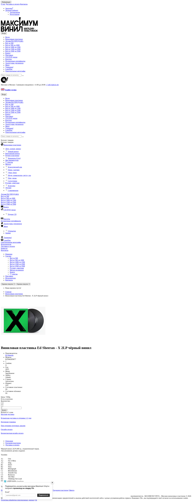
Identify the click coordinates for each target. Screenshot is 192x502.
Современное (13, 190)
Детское (8, 188)
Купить (4, 410)
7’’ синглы (14, 274)
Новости (4, 248)
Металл (8, 164)
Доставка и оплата (13, 4)
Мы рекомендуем (11, 160)
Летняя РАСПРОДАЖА (14, 41)
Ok (36, 500)
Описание (9, 441)
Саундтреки (12, 181)
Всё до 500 (9, 43)
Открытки (12, 231)
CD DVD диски (11, 57)
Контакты (24, 4)
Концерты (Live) (14, 158)
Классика (11, 186)
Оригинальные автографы (15, 71)
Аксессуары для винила (14, 63)
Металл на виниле (17, 270)
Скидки (8, 256)
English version (10, 90)
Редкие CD (12, 214)
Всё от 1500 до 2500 (12, 49)
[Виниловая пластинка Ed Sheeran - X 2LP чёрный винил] (23, 342)
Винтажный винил (12, 153)
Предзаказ (9, 55)
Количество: (5, 401)
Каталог (7, 142)
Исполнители (6, 244)
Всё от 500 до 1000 (12, 45)
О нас (3, 4)
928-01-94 (52, 85)
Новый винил (13, 151)
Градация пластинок (13, 443)
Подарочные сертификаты (15, 61)
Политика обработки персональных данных (17, 500)
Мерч (7, 65)
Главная (8, 292)
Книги (7, 53)
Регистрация (14, 14)
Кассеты (8, 59)
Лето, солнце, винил (13, 149)
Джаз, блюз (12, 173)
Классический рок (15, 167)
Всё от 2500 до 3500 (12, 51)
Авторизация (15, 12)
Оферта (71, 490)
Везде (7, 37)
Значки (8, 233)
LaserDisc (8, 69)
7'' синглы (9, 162)
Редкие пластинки (12, 155)
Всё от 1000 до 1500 (12, 47)
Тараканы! (9, 67)
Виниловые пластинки (14, 39)
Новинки (8, 254)
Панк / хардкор (13, 170)
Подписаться (43, 495)
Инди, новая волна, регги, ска (19, 175)
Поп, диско (12, 178)
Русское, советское (12, 183)
